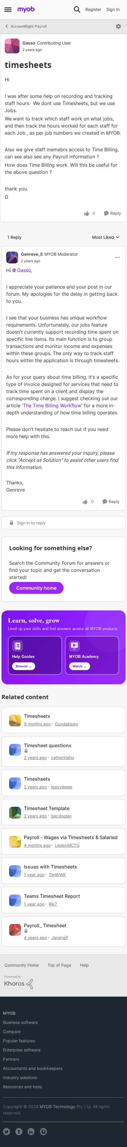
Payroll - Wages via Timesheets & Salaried (71, 837)
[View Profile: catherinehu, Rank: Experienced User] (15, 750)
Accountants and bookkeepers (32, 1068)
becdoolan (61, 815)
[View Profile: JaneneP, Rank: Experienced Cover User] (15, 930)
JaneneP (59, 937)
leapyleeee (61, 786)
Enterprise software (21, 1049)
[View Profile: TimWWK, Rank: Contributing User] (15, 871)
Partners (11, 1059)
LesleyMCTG (67, 845)
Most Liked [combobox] (106, 237)
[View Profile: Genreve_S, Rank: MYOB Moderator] (12, 257)
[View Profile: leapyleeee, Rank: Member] (15, 783)
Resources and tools (22, 1086)
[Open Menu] (118, 26)
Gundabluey (66, 723)
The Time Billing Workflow (52, 405)
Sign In (113, 9)
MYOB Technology (57, 1106)
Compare (12, 1031)
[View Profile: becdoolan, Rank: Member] (15, 813)
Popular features (19, 1040)
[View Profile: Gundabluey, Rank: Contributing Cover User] (15, 720)
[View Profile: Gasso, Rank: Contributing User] (12, 46)
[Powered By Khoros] (63, 982)
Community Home (21, 965)
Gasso (28, 42)
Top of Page (59, 965)
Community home (36, 588)
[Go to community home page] (26, 9)
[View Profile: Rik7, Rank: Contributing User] (15, 900)
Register (93, 9)
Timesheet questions (47, 745)
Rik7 (53, 903)
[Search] (77, 9)
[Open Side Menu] (7, 9)
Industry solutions (20, 1077)
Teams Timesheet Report (52, 896)
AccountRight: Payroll (29, 26)
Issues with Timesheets (50, 867)
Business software (20, 1022)
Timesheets (37, 716)
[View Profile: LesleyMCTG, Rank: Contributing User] (15, 842)
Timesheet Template (46, 808)
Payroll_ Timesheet (45, 925)
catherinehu (62, 757)
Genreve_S (32, 254)
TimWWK (57, 874)
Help (84, 965)
